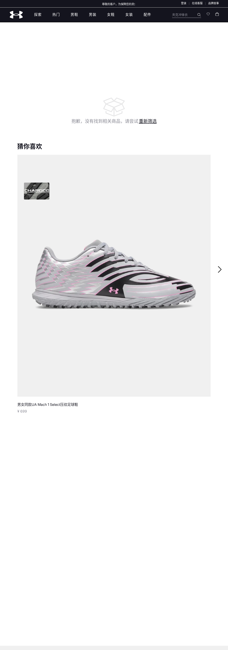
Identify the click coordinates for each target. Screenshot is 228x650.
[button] (183, 3)
